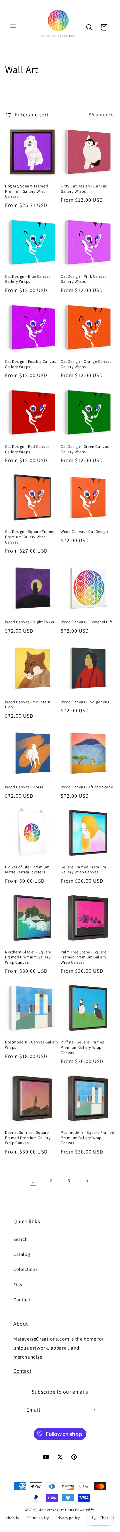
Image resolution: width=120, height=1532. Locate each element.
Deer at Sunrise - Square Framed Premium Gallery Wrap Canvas (28, 1137)
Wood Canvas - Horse (24, 786)
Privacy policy (67, 1517)
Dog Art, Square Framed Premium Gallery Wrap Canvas (26, 191)
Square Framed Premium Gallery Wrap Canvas (83, 869)
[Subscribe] (93, 1410)
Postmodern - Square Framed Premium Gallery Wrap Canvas (88, 1137)
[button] (13, 27)
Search (20, 1239)
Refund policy (37, 1517)
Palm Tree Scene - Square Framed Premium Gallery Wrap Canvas (83, 957)
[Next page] (87, 1181)
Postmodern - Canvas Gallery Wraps (31, 1044)
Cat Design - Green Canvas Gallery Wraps (85, 449)
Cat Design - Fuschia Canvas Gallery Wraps (30, 364)
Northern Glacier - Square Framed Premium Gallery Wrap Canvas (28, 957)
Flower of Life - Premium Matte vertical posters (27, 869)
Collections (25, 1269)
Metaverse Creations (56, 1509)
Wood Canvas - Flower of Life (87, 621)
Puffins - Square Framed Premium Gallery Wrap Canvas (83, 1047)
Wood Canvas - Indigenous (85, 701)
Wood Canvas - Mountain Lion (27, 704)
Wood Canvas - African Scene (87, 786)
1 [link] (33, 1181)
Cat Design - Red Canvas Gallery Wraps (27, 449)
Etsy (17, 1285)
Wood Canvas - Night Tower (30, 621)
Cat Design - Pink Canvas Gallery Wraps (83, 279)
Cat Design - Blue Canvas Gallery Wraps (27, 279)
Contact (21, 1300)
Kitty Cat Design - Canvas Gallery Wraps (84, 188)
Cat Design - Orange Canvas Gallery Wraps (86, 364)
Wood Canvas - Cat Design (84, 531)
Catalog (21, 1254)
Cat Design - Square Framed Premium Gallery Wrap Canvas (30, 536)
